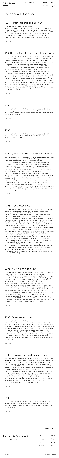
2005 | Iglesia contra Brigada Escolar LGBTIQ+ (28, 153)
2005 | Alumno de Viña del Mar (20, 268)
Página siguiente (50, 428)
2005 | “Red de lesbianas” (18, 205)
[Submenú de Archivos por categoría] (55, 5)
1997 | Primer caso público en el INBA (23, 22)
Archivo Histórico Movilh (15, 436)
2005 (7, 105)
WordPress (53, 454)
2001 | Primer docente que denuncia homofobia (29, 53)
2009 (7, 398)
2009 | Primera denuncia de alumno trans (26, 355)
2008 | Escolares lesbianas (18, 317)
